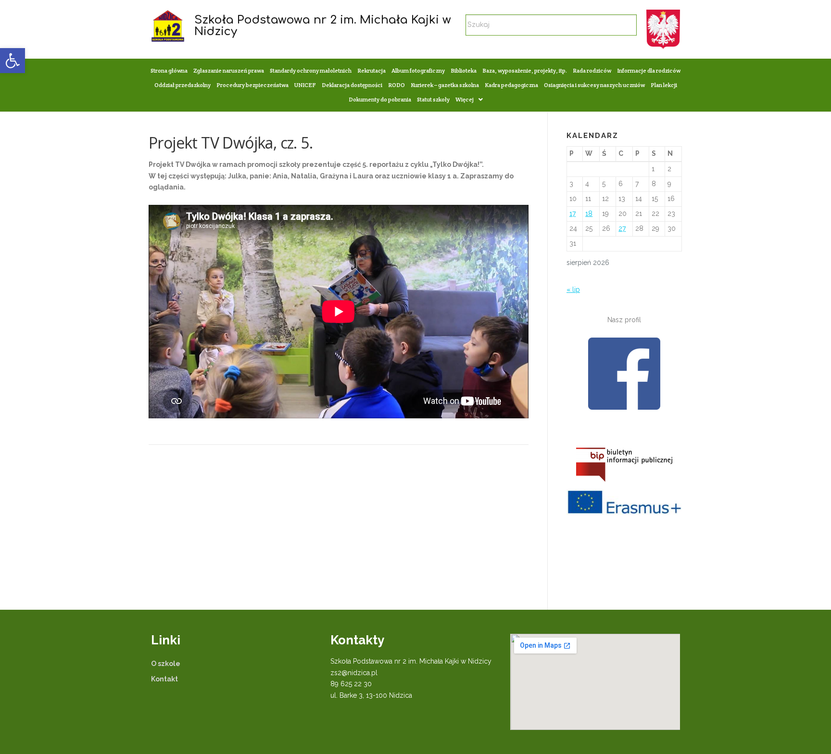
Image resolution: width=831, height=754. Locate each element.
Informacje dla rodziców (648, 70)
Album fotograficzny (418, 70)
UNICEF (305, 84)
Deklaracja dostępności (352, 84)
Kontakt (164, 679)
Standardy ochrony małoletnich (311, 70)
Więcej (464, 99)
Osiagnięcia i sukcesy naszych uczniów (594, 84)
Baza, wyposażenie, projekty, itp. (524, 70)
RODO (396, 84)
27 (622, 228)
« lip (573, 289)
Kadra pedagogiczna (511, 84)
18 (588, 213)
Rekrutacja (371, 70)
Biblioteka (464, 70)
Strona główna (169, 70)
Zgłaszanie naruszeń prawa (228, 70)
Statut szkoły (433, 99)
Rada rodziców (592, 70)
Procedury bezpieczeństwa (252, 84)
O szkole (165, 663)
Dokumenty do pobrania (380, 99)
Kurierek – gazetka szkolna (445, 84)
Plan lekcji (664, 84)
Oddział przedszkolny (182, 84)
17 (572, 213)
